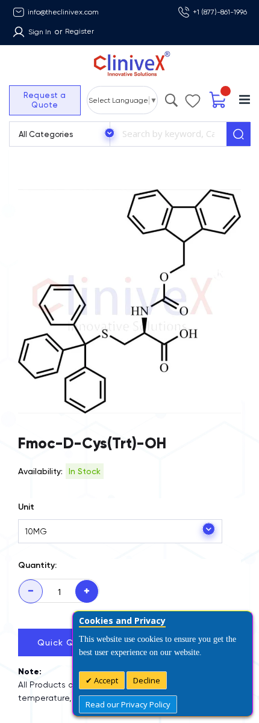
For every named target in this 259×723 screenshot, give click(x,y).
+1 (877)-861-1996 (220, 12)
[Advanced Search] (171, 97)
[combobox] (168, 134)
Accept (105, 680)
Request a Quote (44, 100)
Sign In (39, 32)
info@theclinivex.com (63, 12)
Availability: (40, 471)
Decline (146, 680)
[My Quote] (218, 100)
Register (79, 31)
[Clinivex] (129, 64)
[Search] (238, 134)
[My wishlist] (193, 98)
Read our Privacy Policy (128, 704)
